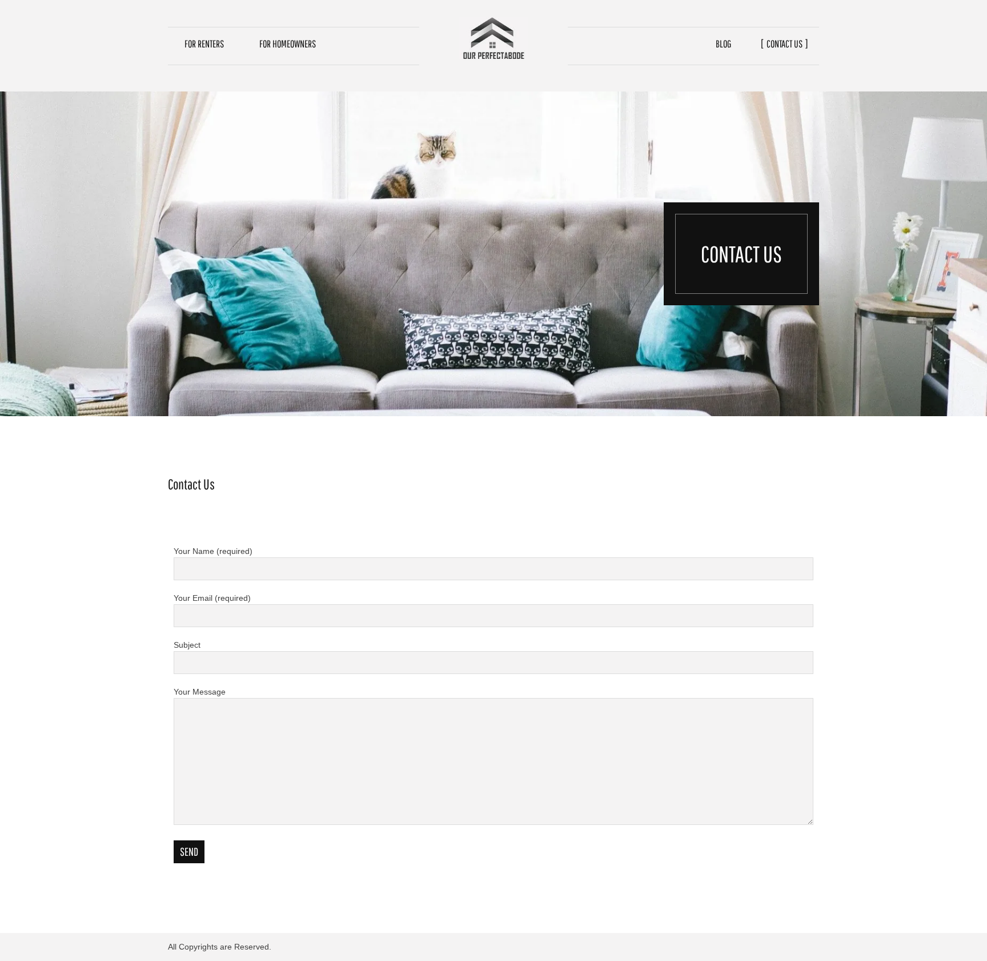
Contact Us (785, 44)
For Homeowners (287, 44)
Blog (723, 44)
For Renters (204, 44)
